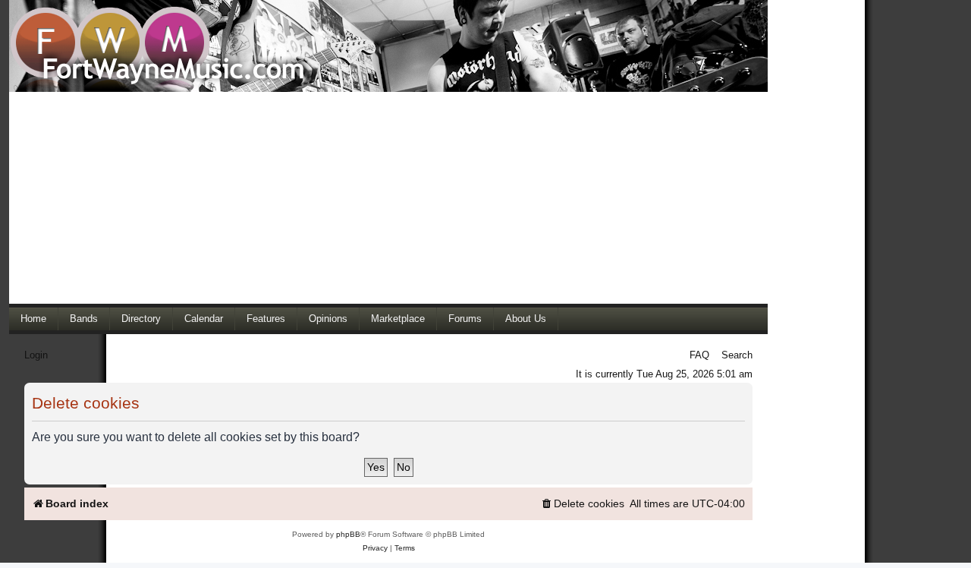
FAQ (699, 355)
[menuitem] (582, 504)
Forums (465, 318)
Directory (141, 318)
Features (266, 318)
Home (33, 318)
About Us (525, 318)
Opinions (328, 318)
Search (737, 355)
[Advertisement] (388, 197)
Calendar (203, 318)
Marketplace (398, 318)
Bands (84, 318)
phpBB (348, 534)
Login (36, 355)
